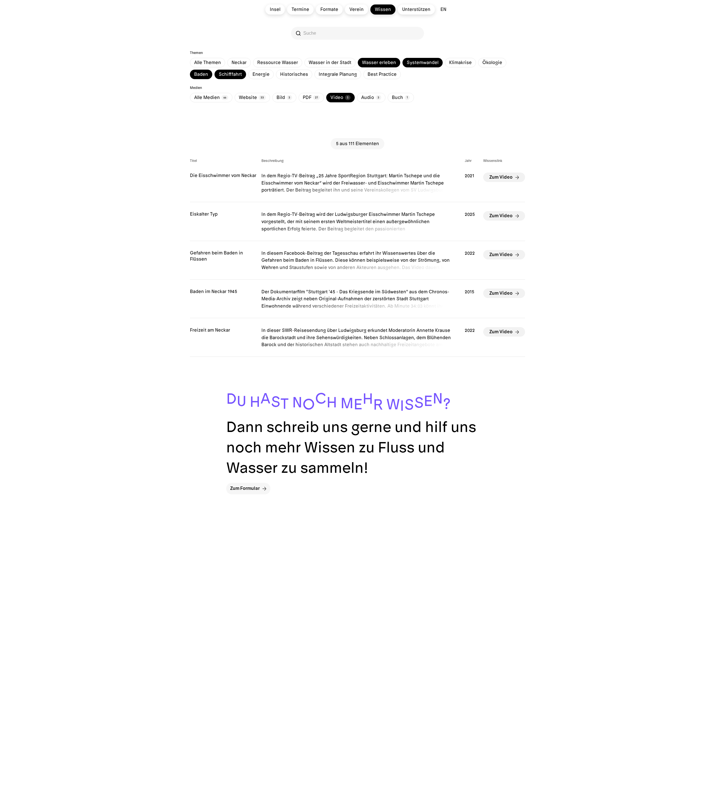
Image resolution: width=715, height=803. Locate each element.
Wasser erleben (379, 62)
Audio (370, 97)
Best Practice (382, 74)
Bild (283, 97)
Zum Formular (245, 488)
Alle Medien (210, 97)
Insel (275, 9)
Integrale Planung (338, 74)
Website (251, 97)
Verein (356, 9)
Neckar (239, 62)
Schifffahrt (230, 74)
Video (339, 97)
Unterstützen (416, 9)
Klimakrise (460, 62)
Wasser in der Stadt (330, 62)
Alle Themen (207, 62)
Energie (261, 74)
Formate (329, 9)
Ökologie (492, 62)
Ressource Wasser (277, 62)
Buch (400, 97)
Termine (300, 9)
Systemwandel (422, 62)
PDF (310, 97)
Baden (201, 74)
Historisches (294, 74)
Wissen (383, 9)
